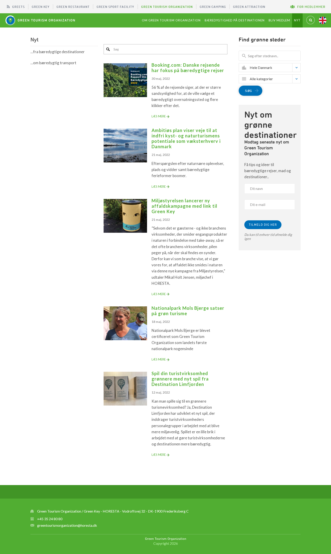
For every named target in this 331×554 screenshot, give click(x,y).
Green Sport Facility (115, 7)
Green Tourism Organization (167, 7)
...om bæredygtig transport (53, 62)
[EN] (322, 20)
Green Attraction (249, 7)
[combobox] (273, 67)
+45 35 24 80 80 (49, 519)
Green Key (41, 7)
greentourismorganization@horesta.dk (67, 525)
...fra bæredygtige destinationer (57, 51)
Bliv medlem (279, 20)
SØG (248, 91)
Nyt (297, 20)
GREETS (18, 7)
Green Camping (213, 7)
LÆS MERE (159, 116)
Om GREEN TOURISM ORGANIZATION (171, 20)
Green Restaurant (73, 7)
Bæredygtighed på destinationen (235, 20)
